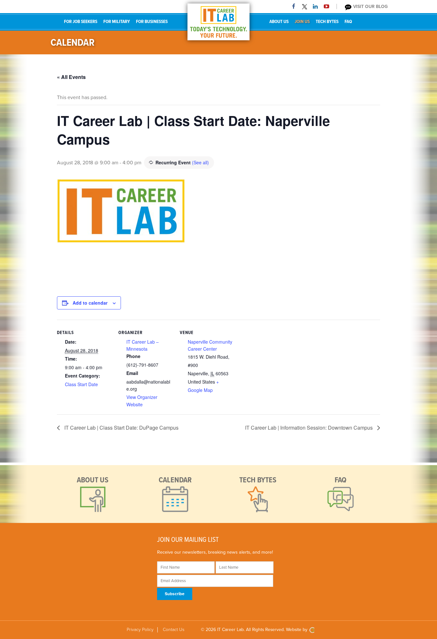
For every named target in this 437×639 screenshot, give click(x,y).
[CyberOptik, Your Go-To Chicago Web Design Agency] (312, 629)
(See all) (200, 162)
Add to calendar (90, 303)
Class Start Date (81, 384)
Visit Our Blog (370, 6)
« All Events (71, 77)
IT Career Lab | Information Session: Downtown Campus (309, 427)
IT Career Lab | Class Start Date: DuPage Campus (121, 427)
